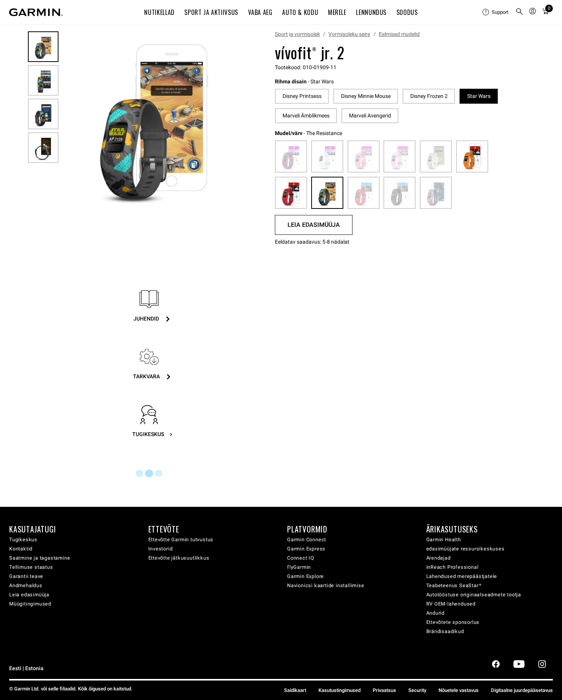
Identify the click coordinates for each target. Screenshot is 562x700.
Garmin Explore (305, 576)
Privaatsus (384, 690)
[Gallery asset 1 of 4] (152, 123)
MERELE (337, 12)
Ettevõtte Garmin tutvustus (181, 539)
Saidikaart (295, 690)
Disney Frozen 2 (429, 96)
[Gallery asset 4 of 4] (43, 147)
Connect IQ (300, 558)
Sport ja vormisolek (297, 34)
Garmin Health (443, 539)
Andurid (435, 613)
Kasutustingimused (339, 690)
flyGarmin (299, 567)
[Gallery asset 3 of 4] (43, 114)
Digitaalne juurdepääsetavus (522, 690)
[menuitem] (495, 12)
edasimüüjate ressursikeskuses (465, 549)
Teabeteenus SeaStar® (454, 585)
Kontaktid (20, 549)
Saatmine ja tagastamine (39, 558)
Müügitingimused (30, 604)
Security (417, 690)
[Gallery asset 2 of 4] (43, 80)
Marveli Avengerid (370, 115)
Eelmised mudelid (399, 34)
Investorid (160, 549)
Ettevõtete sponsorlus (453, 622)
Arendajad (438, 558)
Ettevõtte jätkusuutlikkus (179, 558)
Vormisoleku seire (349, 34)
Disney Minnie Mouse (366, 96)
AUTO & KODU (300, 12)
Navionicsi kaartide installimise (325, 585)
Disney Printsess (302, 96)
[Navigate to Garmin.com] (36, 12)
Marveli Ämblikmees (306, 115)
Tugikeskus (23, 539)
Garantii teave (26, 576)
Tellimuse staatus (31, 567)
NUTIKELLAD (159, 12)
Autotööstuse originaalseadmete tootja (473, 594)
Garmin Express (306, 549)
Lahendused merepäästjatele (461, 576)
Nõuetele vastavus (459, 690)
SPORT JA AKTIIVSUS (211, 12)
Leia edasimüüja (29, 594)
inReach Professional (452, 567)
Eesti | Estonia (26, 668)
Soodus (407, 12)
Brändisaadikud (445, 631)
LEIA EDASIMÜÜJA (313, 224)
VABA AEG (260, 12)
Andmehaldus (25, 585)
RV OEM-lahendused (451, 604)
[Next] (234, 124)
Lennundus (371, 12)
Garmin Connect (306, 539)
